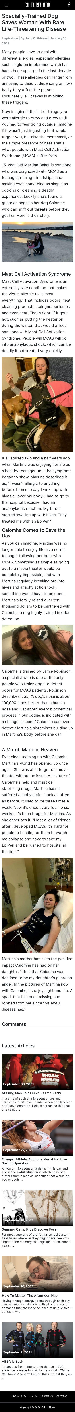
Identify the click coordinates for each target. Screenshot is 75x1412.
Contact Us (46, 1396)
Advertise (61, 1396)
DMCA (33, 1396)
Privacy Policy (18, 1396)
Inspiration (10, 38)
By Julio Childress (34, 38)
